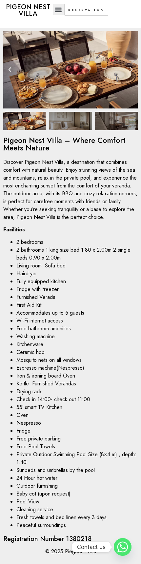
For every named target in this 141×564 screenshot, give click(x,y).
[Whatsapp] (122, 547)
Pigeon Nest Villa (28, 10)
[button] (58, 9)
